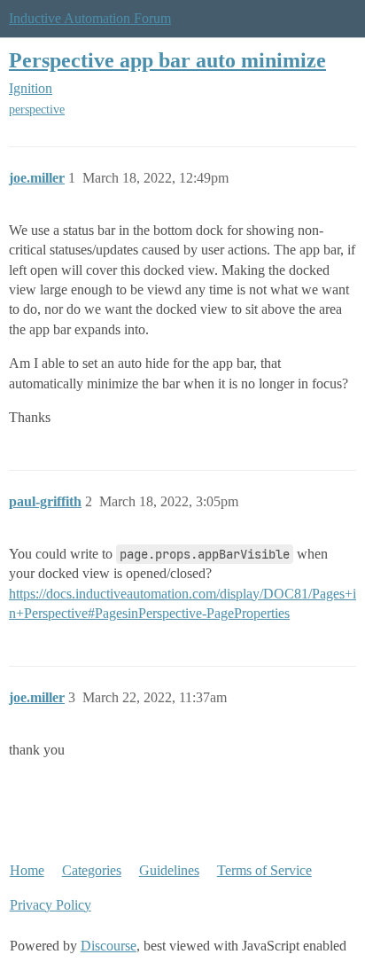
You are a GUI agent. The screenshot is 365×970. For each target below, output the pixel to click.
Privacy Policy (50, 904)
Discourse (108, 945)
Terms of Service (264, 870)
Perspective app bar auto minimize (167, 60)
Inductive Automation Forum (90, 18)
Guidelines (169, 870)
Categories (91, 870)
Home (27, 870)
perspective (37, 109)
